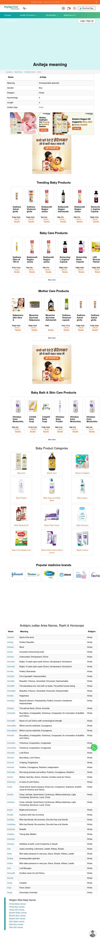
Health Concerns (27, 15)
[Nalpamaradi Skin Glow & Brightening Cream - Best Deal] (18, 304)
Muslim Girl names (17, 918)
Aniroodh (11, 713)
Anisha (10, 794)
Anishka (10, 819)
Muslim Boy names (17, 915)
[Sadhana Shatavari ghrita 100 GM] (31, 195)
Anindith (10, 685)
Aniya (9, 882)
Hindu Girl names (16, 909)
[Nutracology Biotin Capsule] (81, 246)
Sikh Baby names (16, 921)
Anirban (10, 708)
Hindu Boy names (17, 906)
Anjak (9, 892)
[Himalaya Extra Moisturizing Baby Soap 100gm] (18, 405)
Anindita (10, 681)
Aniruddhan (12, 730)
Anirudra (11, 752)
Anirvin (10, 777)
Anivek (10, 877)
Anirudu (10, 757)
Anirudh (10, 735)
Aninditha (11, 690)
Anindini (10, 676)
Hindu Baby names (17, 903)
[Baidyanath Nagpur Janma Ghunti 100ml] (79, 195)
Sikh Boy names (16, 924)
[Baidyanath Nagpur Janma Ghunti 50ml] (46, 195)
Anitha (10, 863)
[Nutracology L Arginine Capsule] (65, 246)
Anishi (10, 809)
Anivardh (11, 873)
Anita (9, 853)
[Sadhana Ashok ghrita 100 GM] (17, 195)
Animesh (11, 666)
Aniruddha (11, 725)
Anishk (10, 814)
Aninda (10, 671)
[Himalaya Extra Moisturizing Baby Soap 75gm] (92, 405)
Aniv (9, 868)
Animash (11, 661)
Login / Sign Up (87, 20)
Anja (9, 887)
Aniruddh (11, 720)
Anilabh (10, 637)
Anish (9, 786)
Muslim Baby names (18, 912)
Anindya (10, 700)
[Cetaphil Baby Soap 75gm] (46, 405)
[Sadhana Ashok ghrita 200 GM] (81, 304)
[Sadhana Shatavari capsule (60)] (66, 304)
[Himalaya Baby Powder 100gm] (60, 405)
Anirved (10, 767)
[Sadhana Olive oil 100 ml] (17, 246)
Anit (9, 848)
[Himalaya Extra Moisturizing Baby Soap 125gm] (75, 405)
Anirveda (11, 772)
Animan (10, 656)
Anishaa (10, 802)
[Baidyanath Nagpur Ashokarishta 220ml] (63, 195)
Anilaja (10, 642)
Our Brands (51, 15)
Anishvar (11, 829)
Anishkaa (11, 824)
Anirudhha (11, 747)
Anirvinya (11, 781)
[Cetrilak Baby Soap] (32, 405)
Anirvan (10, 762)
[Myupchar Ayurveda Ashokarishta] (51, 304)
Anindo (10, 695)
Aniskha (10, 834)
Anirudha (11, 743)
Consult (7, 15)
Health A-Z (12, 20)
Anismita (11, 839)
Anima (10, 651)
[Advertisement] (50, 39)
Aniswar (10, 843)
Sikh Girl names (16, 927)
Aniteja (10, 858)
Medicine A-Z (69, 15)
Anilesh (10, 647)
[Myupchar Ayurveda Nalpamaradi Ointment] (34, 304)
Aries (41, 107)
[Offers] (63, 8)
